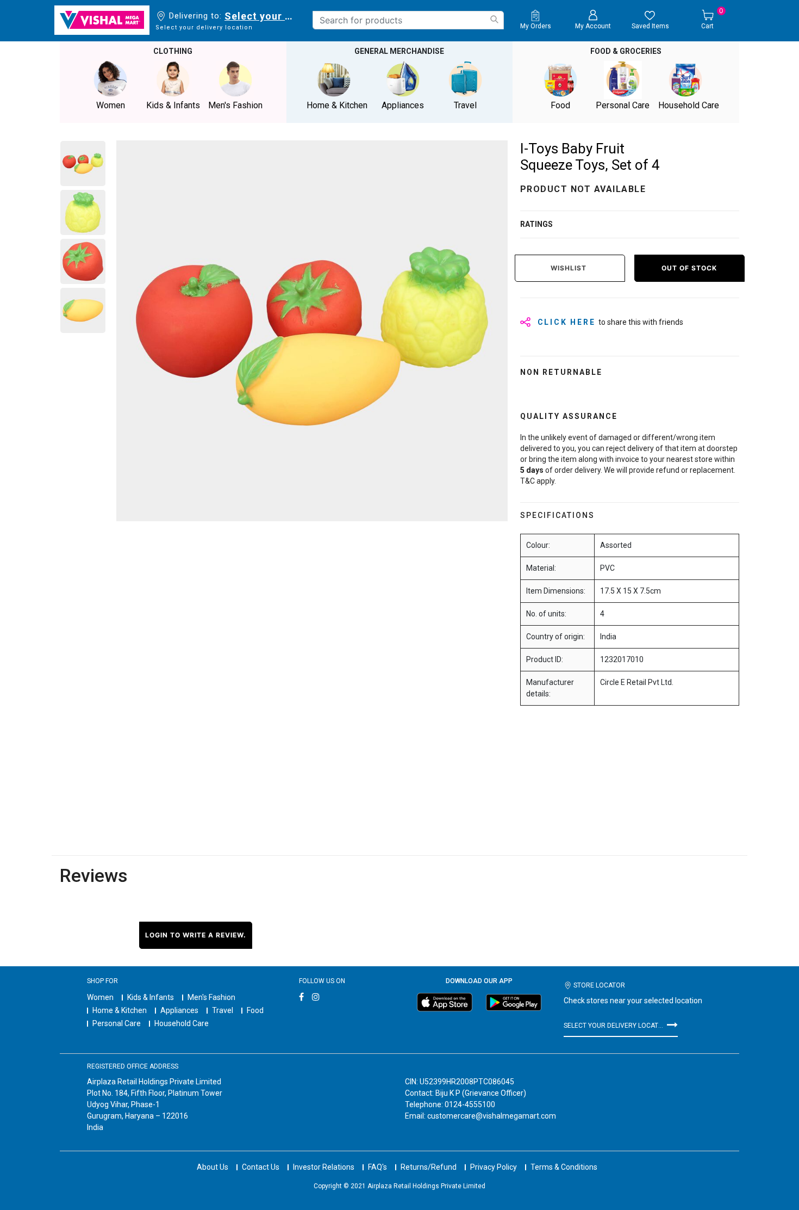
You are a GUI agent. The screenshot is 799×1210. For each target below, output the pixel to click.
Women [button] (110, 105)
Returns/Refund (429, 1167)
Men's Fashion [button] (235, 105)
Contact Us (260, 1167)
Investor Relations (323, 1167)
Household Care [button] (688, 105)
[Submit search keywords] (494, 19)
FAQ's (377, 1167)
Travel (222, 1010)
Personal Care (116, 1023)
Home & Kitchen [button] (337, 105)
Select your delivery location (260, 16)
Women (100, 997)
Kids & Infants (150, 997)
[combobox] (408, 20)
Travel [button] (465, 105)
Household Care (181, 1023)
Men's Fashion (211, 997)
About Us (212, 1167)
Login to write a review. (195, 935)
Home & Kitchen (119, 1010)
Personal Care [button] (623, 105)
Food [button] (560, 105)
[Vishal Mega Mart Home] (101, 20)
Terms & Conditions (563, 1167)
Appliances (179, 1010)
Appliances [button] (403, 105)
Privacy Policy (493, 1167)
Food (255, 1010)
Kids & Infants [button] (173, 105)
